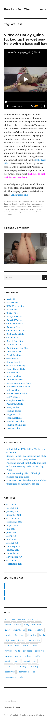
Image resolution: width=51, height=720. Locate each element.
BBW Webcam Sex (15, 306)
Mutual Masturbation (16, 393)
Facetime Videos (14, 351)
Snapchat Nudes (14, 418)
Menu (43, 9)
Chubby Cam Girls (15, 334)
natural (8, 651)
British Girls (12, 313)
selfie (37, 656)
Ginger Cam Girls (14, 362)
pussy (18, 656)
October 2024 (13, 504)
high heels (10, 640)
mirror (25, 645)
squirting (33, 666)
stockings (10, 672)
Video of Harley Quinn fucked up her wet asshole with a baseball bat (25, 39)
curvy (7, 630)
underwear (10, 677)
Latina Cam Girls (14, 379)
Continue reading (19, 195)
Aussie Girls (12, 302)
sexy (17, 661)
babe (30, 207)
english (8, 635)
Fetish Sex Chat (14, 355)
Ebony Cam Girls (14, 344)
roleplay (17, 212)
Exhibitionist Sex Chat (17, 348)
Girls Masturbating (33, 204)
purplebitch (9, 212)
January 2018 (12, 550)
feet (23, 635)
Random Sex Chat (17, 9)
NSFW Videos (9, 207)
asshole (24, 207)
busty (26, 624)
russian (24, 212)
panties (8, 656)
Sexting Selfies (13, 411)
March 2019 (12, 508)
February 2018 (13, 546)
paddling (39, 651)
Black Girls (11, 309)
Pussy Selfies (12, 407)
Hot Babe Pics (13, 372)
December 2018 (13, 515)
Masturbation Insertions (18, 383)
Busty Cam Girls (14, 316)
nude (17, 651)
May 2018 (11, 536)
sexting (8, 661)
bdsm (8, 624)
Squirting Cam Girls (16, 425)
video (21, 677)
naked (34, 645)
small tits (9, 666)
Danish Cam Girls (14, 341)
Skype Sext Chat (14, 414)
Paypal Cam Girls (14, 404)
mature (8, 645)
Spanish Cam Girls (15, 421)
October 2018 (12, 518)
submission (23, 672)
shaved (26, 661)
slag (35, 661)
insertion (40, 209)
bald (38, 619)
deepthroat (19, 630)
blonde (17, 624)
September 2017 (14, 564)
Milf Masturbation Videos (18, 386)
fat (16, 635)
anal (19, 207)
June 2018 (11, 532)
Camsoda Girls (13, 327)
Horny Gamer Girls (15, 369)
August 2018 (12, 525)
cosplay (22, 209)
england (39, 630)
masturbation (33, 640)
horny (21, 640)
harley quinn (31, 209)
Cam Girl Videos (24, 201)
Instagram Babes (14, 376)
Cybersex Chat (9, 204)
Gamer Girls (21, 204)
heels (42, 635)
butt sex (7, 209)
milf (17, 645)
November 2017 (14, 557)
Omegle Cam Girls (15, 400)
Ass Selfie (11, 299)
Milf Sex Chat (13, 390)
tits (33, 672)
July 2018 (10, 529)
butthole (14, 209)
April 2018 (11, 539)
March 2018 (12, 543)
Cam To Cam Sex (38, 201)
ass (13, 619)
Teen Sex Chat (13, 428)
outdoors (27, 651)
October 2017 (12, 560)
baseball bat (38, 207)
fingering (32, 635)
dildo (29, 630)
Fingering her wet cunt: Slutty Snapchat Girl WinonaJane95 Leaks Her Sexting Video (26, 466)
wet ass (31, 212)
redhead (28, 656)
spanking (21, 666)
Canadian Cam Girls (16, 330)
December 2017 (13, 553)
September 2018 (14, 522)
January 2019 (12, 511)
